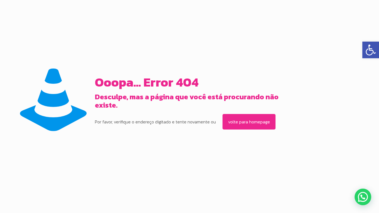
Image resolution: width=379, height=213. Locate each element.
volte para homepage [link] (249, 121)
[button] (363, 197)
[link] (370, 50)
